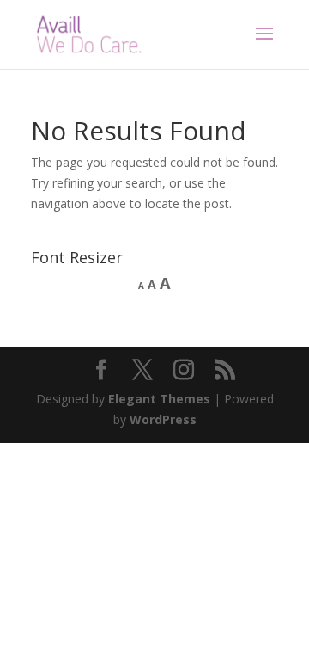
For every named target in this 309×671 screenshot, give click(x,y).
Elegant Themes (159, 399)
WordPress (163, 419)
